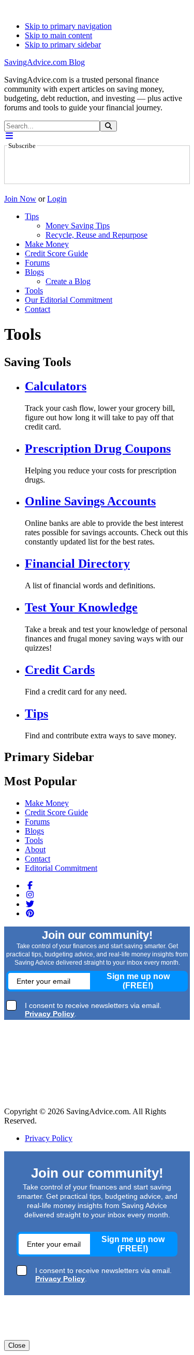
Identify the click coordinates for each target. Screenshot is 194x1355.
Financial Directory (77, 563)
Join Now (20, 198)
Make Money (47, 803)
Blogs (34, 831)
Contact (37, 858)
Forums (37, 821)
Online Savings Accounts (90, 501)
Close (16, 1345)
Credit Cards (60, 669)
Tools (34, 840)
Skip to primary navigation (68, 26)
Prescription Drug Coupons (98, 448)
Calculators (55, 386)
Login (57, 198)
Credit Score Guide (56, 812)
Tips (36, 713)
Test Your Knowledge (81, 607)
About (35, 849)
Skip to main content (58, 35)
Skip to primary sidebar (63, 44)
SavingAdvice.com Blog (44, 62)
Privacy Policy (48, 1138)
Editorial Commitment (61, 868)
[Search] (108, 126)
